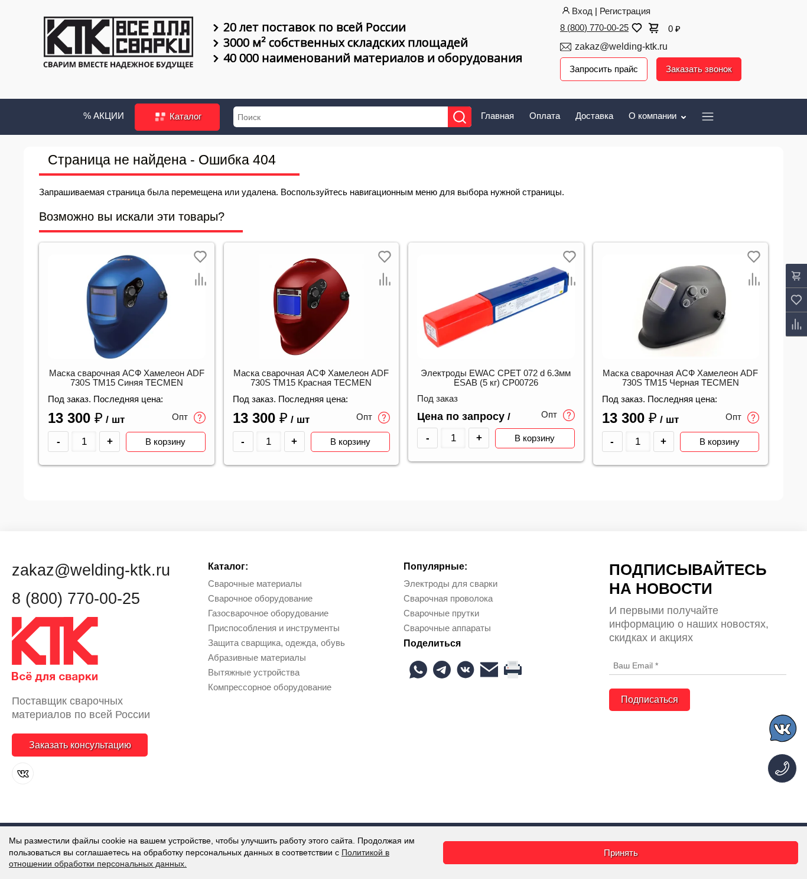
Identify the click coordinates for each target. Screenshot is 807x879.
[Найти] (459, 116)
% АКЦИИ (103, 116)
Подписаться (649, 699)
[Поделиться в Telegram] (442, 669)
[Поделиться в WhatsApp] (418, 669)
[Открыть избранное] (636, 27)
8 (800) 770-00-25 (594, 27)
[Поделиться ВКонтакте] (465, 669)
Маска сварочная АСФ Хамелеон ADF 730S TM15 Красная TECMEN (311, 378)
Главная (497, 116)
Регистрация (625, 11)
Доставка (594, 116)
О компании (654, 116)
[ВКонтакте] (23, 773)
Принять (621, 853)
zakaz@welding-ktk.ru (621, 46)
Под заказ (437, 398)
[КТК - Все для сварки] (118, 43)
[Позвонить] (782, 768)
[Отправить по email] (489, 669)
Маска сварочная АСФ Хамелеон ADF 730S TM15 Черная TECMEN (680, 378)
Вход (582, 11)
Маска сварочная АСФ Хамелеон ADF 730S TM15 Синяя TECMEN (126, 378)
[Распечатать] (513, 669)
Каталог (184, 116)
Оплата (544, 116)
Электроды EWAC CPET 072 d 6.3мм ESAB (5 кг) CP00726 (496, 378)
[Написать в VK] (783, 730)
